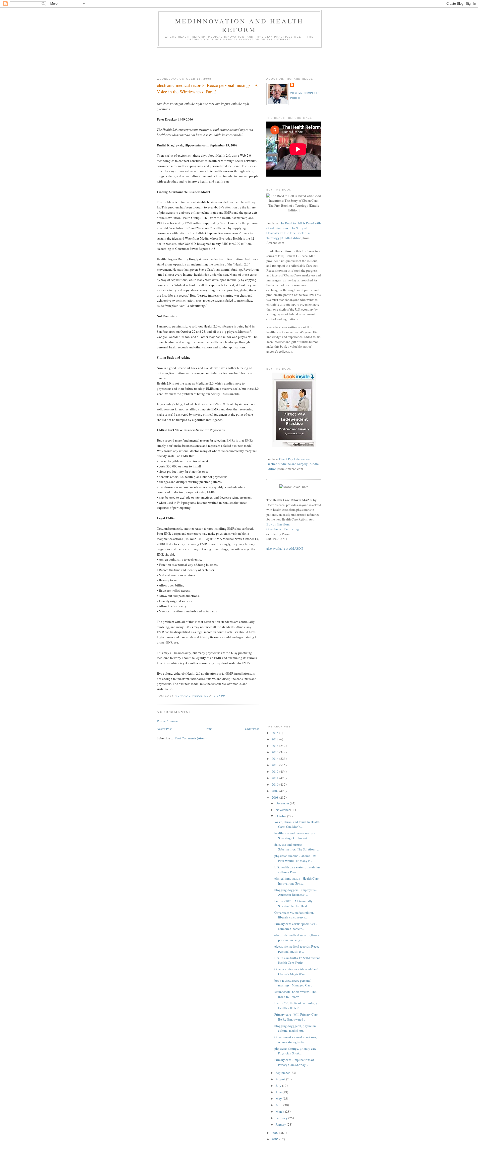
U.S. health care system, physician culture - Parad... (297, 869)
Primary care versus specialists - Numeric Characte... (295, 926)
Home (208, 728)
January (281, 1124)
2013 (275, 765)
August (281, 1079)
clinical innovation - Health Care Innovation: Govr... (296, 881)
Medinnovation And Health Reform (239, 25)
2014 (275, 758)
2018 (275, 732)
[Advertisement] (247, 61)
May (279, 1098)
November (283, 809)
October (281, 816)
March (280, 1111)
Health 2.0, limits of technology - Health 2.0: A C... (296, 1005)
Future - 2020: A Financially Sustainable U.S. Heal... (293, 903)
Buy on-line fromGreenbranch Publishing (282, 526)
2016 (275, 745)
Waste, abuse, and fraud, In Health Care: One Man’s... (297, 824)
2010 (275, 784)
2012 (275, 771)
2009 (275, 791)
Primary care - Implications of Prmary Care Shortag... (294, 1062)
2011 (275, 778)
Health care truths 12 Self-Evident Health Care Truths (297, 960)
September (283, 1072)
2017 (275, 739)
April (279, 1105)
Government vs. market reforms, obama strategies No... (295, 1039)
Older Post (252, 728)
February (282, 1118)
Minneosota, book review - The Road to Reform (295, 994)
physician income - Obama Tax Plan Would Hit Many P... (295, 858)
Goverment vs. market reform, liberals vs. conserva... (294, 915)
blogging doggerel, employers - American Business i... (295, 892)
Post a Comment (168, 721)
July (279, 1085)
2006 (275, 1139)
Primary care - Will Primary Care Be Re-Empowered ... (296, 1017)
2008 (275, 797)
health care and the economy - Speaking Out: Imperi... (294, 835)
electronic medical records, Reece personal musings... (296, 937)
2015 (275, 752)
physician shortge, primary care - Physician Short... (296, 1051)
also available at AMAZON (284, 548)
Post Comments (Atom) (190, 738)
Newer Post (164, 728)
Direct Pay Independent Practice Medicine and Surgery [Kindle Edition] (292, 464)
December (283, 803)
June (279, 1092)
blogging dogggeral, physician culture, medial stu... (295, 1028)
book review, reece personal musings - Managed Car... (293, 983)
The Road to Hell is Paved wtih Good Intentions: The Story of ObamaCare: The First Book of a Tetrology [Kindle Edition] (293, 230)
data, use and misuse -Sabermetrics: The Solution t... (296, 847)
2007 (275, 1132)
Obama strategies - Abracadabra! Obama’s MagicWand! (296, 971)
